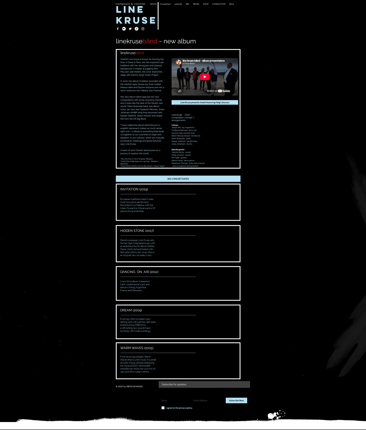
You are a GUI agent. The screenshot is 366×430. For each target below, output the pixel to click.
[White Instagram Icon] (143, 29)
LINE (132, 9)
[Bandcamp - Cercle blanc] (124, 29)
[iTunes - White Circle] (136, 29)
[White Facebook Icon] (118, 29)
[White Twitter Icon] (130, 29)
